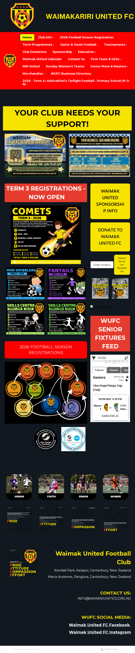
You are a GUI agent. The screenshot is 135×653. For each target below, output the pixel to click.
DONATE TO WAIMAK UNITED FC (110, 237)
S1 (117, 415)
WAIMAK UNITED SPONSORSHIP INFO (110, 201)
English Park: (108, 415)
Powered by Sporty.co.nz (26, 649)
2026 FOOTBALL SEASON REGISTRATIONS (46, 349)
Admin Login (111, 649)
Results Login (119, 377)
